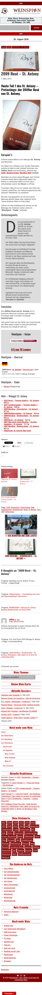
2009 (9, 47)
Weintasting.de (9, 901)
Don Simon (8, 881)
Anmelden (5, 970)
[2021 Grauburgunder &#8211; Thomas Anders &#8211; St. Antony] (9, 491)
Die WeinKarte (6, 739)
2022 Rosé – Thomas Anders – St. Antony (21, 401)
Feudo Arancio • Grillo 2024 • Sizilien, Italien (18, 718)
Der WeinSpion (7, 743)
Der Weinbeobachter (12, 875)
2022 (21, 826)
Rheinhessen (28, 370)
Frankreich (19, 833)
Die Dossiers (8, 766)
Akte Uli (8, 761)
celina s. (12, 619)
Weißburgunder (24, 854)
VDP (2, 512)
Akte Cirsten (9, 754)
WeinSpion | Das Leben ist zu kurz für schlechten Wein (24, 979)
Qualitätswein (6, 510)
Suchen (36, 28)
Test (38, 510)
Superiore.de (9, 942)
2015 (27, 823)
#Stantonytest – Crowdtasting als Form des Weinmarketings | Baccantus (20, 595)
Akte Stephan (10, 758)
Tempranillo (6, 850)
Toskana (21, 850)
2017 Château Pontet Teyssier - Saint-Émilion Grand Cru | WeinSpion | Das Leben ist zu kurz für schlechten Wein (20, 806)
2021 (15, 826)
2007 (4, 823)
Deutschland (25, 507)
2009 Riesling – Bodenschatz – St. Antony (21, 416)
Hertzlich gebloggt (11, 912)
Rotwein (5, 847)
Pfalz (4, 840)
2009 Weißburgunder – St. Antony (18, 413)
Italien (20, 836)
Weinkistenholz (10, 958)
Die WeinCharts (7, 736)
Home (4, 47)
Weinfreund (8, 955)
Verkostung (9, 512)
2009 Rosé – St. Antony (13, 420)
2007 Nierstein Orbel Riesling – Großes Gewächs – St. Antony (20, 423)
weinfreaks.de (9, 891)
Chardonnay (6, 829)
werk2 (6, 915)
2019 (4, 826)
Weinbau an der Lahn (12, 951)
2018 (33, 823)
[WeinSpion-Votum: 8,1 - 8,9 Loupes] (23, 340)
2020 (10, 826)
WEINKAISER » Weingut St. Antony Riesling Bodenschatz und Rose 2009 (18, 609)
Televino (7, 945)
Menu (21, 3)
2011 (21, 823)
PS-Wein (7, 938)
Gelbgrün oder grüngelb (10, 695)
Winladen (7, 961)
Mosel (37, 836)
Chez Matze (8, 868)
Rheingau (5, 843)
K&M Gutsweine (10, 932)
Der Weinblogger (10, 878)
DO (33, 829)
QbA (32, 507)
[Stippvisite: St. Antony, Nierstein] (9, 473)
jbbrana (6, 387)
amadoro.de (8, 926)
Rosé (26, 510)
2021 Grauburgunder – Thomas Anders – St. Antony (9, 499)
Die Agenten (8, 750)
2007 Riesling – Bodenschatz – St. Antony (21, 426)
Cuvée (15, 829)
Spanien (28, 847)
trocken (29, 850)
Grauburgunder (31, 833)
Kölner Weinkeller (11, 935)
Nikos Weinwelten (11, 885)
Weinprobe (8, 897)
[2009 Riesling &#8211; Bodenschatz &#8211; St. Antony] (28, 473)
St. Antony (32, 510)
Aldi (26, 826)
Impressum (7, 747)
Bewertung (15, 507)
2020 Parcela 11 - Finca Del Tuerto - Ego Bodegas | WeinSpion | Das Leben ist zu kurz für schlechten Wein (21, 796)
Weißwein (6, 857)
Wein (15, 854)
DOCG (10, 833)
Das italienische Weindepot (14, 929)
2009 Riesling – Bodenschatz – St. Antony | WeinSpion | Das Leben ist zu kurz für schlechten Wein (19, 655)
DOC (4, 833)
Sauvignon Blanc (16, 847)
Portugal (11, 840)
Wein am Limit (9, 948)
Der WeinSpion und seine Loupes (22, 535)
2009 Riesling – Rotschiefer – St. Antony (21, 409)
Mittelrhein (28, 836)
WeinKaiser (8, 894)
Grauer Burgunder (9, 836)
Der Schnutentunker (11, 872)
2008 (10, 823)
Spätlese (36, 847)
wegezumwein (9, 888)
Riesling (26, 843)
